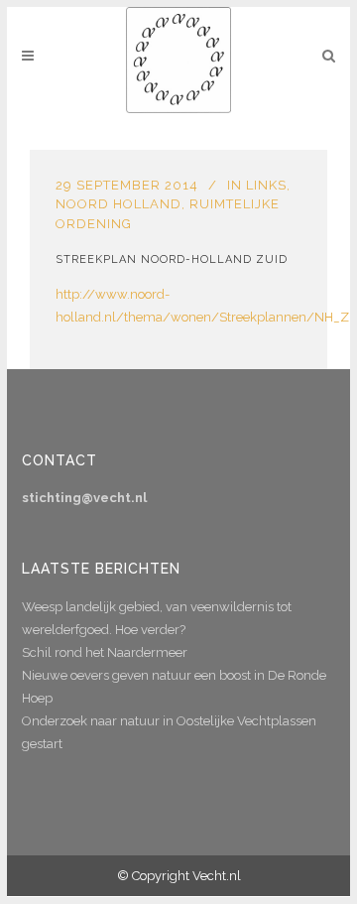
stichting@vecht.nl (84, 497)
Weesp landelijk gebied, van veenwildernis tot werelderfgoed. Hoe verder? (157, 618)
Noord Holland (118, 203)
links (266, 185)
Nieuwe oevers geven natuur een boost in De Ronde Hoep (174, 687)
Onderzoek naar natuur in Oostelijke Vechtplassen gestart (169, 732)
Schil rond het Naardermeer (104, 652)
